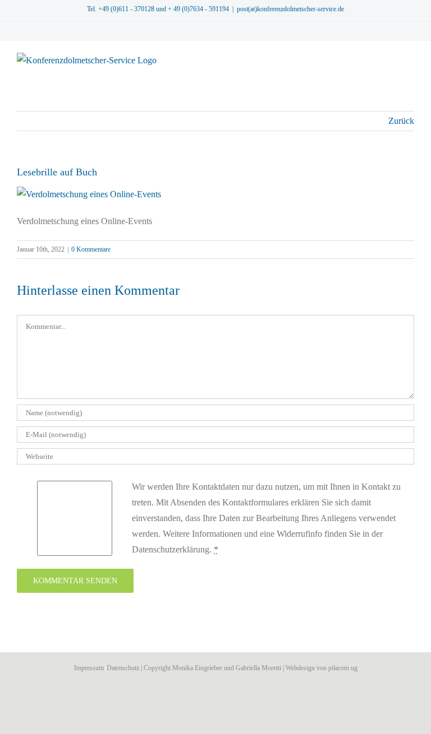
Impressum (89, 668)
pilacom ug (342, 668)
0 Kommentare (91, 249)
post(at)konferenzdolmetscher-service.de (290, 9)
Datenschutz (123, 668)
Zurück (401, 121)
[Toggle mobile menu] (409, 58)
